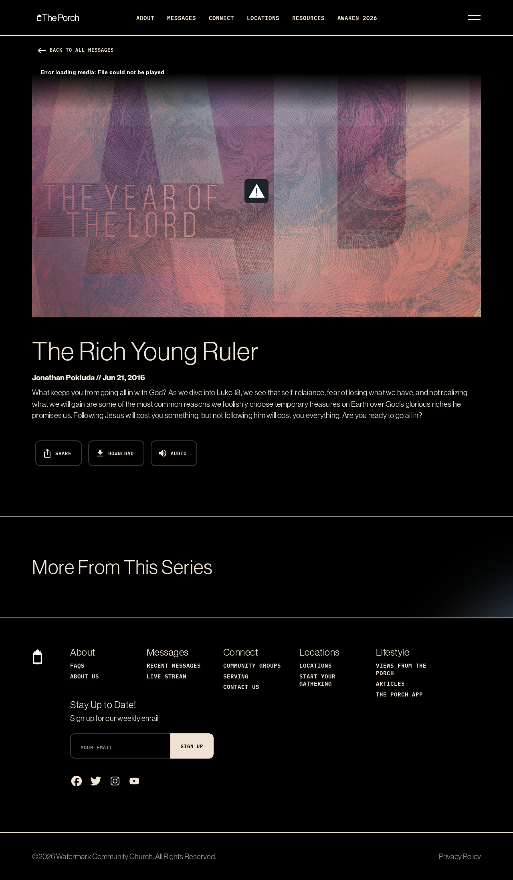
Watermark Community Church (104, 856)
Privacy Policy (460, 856)
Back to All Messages (75, 49)
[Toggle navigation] (474, 17)
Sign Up (192, 746)
